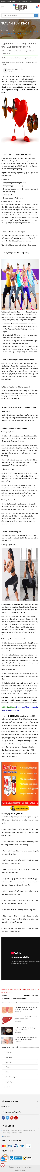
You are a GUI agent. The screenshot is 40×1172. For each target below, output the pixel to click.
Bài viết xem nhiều (10, 1003)
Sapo (23, 1170)
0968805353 (11, 1)
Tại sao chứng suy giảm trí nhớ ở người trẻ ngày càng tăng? (18, 52)
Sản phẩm (9, 1062)
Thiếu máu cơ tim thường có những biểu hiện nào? (19, 58)
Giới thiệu (9, 1057)
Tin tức (8, 1067)
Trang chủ (9, 1052)
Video (7, 1072)
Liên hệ (8, 1087)
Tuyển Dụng (10, 1082)
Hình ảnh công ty (11, 1077)
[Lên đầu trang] (34, 1170)
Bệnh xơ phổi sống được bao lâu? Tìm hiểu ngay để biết (20, 63)
